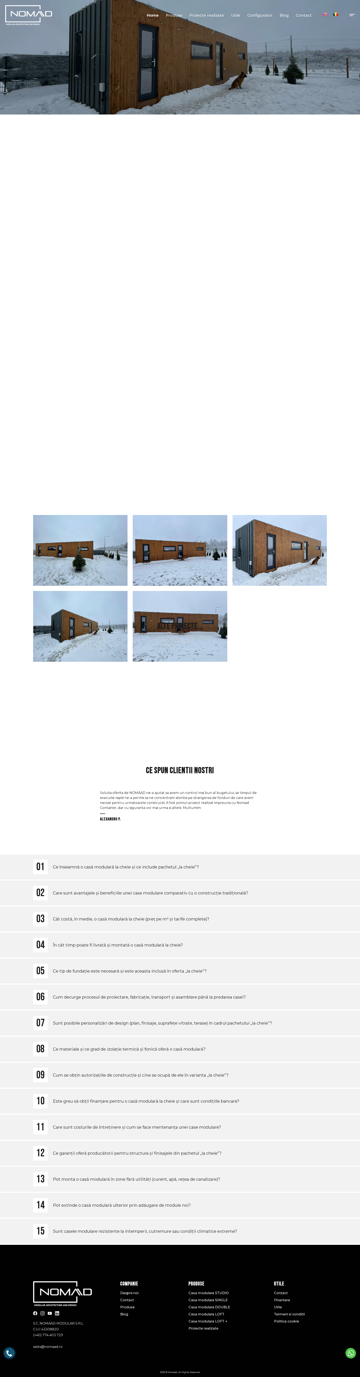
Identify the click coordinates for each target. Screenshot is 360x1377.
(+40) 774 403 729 (48, 1335)
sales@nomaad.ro (47, 1347)
